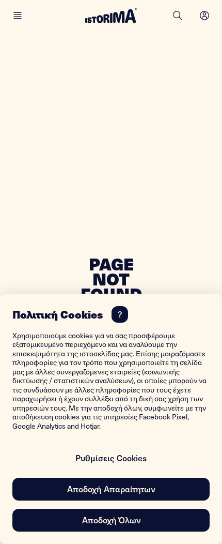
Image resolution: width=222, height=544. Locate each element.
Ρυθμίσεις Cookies (111, 457)
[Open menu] (204, 15)
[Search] (177, 15)
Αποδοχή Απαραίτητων (111, 488)
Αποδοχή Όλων (111, 519)
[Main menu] (17, 15)
